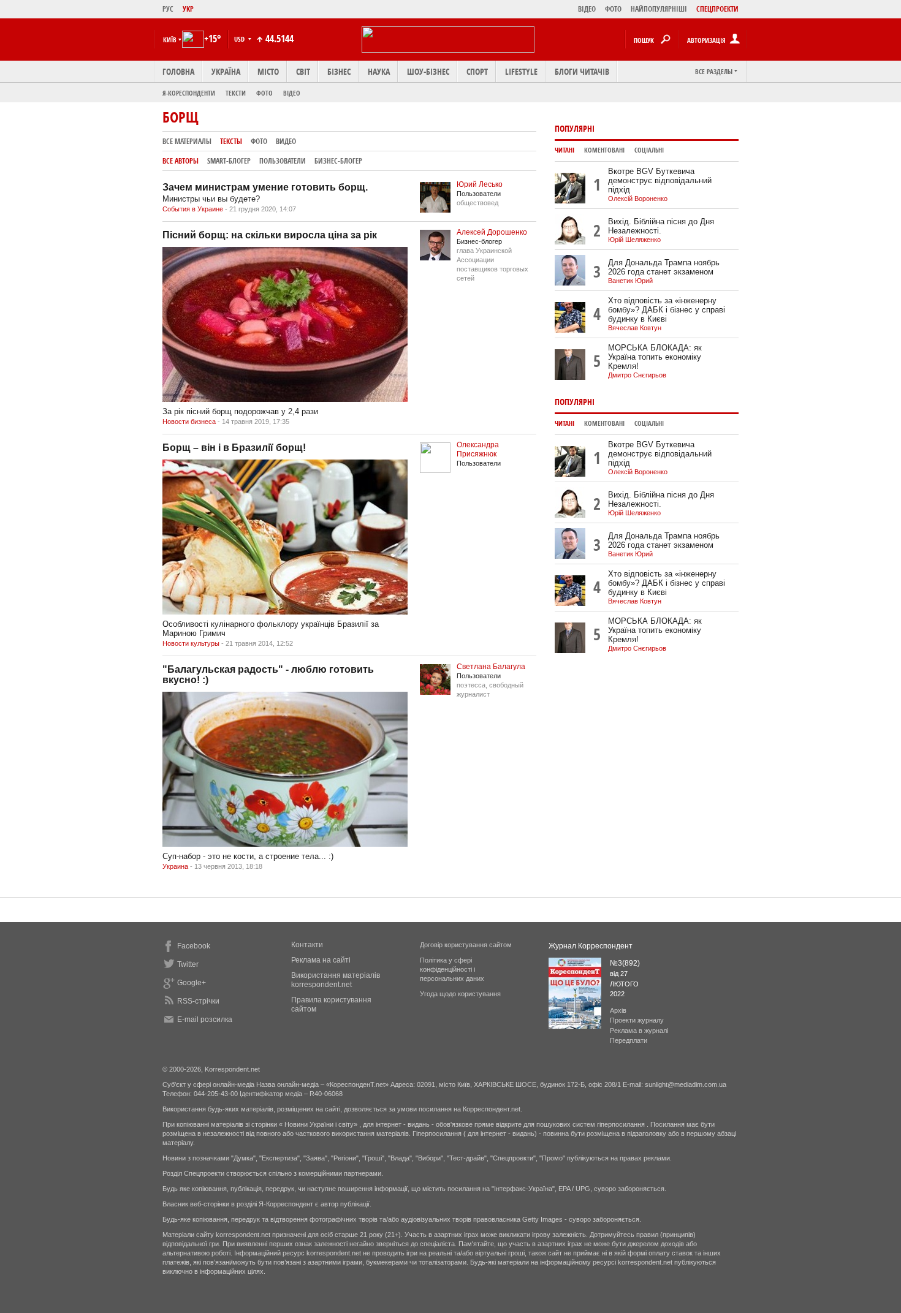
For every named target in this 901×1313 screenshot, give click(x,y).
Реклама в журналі (639, 1030)
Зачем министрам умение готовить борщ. (265, 187)
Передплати (628, 1040)
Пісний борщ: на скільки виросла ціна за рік (269, 235)
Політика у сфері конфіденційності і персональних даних (452, 969)
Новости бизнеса (189, 421)
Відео (291, 92)
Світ (303, 71)
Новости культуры (190, 643)
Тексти (236, 92)
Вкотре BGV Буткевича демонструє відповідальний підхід (660, 180)
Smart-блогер (229, 161)
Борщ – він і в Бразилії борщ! (234, 447)
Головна (178, 71)
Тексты (231, 141)
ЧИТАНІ (564, 150)
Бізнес (339, 71)
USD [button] (240, 39)
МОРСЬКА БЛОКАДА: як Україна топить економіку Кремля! (655, 357)
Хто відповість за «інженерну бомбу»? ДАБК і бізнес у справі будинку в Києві (666, 310)
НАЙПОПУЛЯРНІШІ (659, 9)
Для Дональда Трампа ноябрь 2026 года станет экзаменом (664, 267)
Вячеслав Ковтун (634, 327)
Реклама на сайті (321, 960)
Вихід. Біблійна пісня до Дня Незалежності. (661, 226)
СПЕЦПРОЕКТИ (717, 9)
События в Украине (192, 209)
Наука (379, 71)
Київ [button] (170, 39)
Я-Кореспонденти (188, 92)
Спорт (477, 71)
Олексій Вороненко (637, 198)
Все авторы (180, 161)
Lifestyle (521, 71)
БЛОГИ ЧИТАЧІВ (582, 71)
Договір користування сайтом (466, 944)
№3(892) (625, 963)
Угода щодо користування (460, 993)
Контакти (307, 944)
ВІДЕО (587, 9)
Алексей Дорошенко (492, 232)
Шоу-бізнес (428, 71)
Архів (618, 1010)
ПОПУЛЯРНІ (575, 128)
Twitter (188, 964)
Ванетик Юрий (630, 280)
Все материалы (186, 141)
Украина (175, 866)
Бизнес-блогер (338, 161)
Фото (264, 92)
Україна (225, 71)
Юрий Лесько (480, 184)
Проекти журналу (637, 1020)
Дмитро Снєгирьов (637, 375)
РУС (167, 9)
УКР (188, 9)
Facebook (193, 946)
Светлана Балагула (491, 666)
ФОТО (613, 9)
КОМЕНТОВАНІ (604, 150)
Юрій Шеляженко (634, 239)
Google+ (191, 982)
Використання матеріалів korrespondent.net (335, 980)
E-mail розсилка (204, 1019)
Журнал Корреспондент (591, 946)
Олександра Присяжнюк (478, 449)
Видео (286, 141)
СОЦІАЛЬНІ (649, 150)
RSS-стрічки (198, 1001)
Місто (268, 71)
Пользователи (282, 161)
